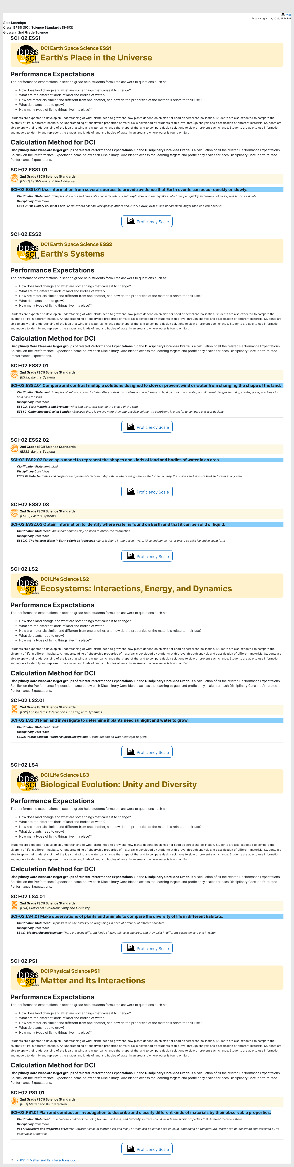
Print (288, 14)
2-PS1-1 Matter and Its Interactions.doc (46, 1160)
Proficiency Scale (153, 221)
